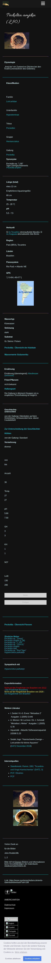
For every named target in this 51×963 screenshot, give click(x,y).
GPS (8, 273)
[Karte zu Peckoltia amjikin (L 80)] (25, 282)
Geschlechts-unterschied (10, 411)
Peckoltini (10, 128)
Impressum (9, 908)
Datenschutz (9, 905)
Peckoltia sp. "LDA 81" (14, 644)
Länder (9, 251)
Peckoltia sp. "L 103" (13, 642)
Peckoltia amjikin (11, 646)
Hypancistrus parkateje (14, 652)
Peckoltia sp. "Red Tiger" (15, 650)
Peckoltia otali (10, 648)
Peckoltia (10, 155)
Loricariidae (11, 101)
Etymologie (9, 62)
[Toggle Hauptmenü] (45, 3)
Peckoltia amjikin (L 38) (14, 640)
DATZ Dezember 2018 (21, 746)
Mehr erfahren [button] (21, 952)
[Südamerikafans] (6, 4)
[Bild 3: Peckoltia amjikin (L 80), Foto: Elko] (25, 817)
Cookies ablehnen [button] (13, 959)
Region (9, 240)
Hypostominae (12, 115)
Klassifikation (12, 83)
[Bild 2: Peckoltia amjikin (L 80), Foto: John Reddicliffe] (25, 799)
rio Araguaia (11, 234)
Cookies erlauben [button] (32, 959)
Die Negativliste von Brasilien (17, 694)
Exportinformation (13, 683)
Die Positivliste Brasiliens (16, 690)
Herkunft (10, 228)
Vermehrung (10, 442)
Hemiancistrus (12, 141)
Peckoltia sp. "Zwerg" (13, 638)
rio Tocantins (14, 232)
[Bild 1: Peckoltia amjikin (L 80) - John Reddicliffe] (16, 33)
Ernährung (9, 369)
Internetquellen (11, 761)
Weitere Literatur (12, 708)
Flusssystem (12, 262)
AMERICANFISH (12, 900)
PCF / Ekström (16, 773)
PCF (12, 776)
